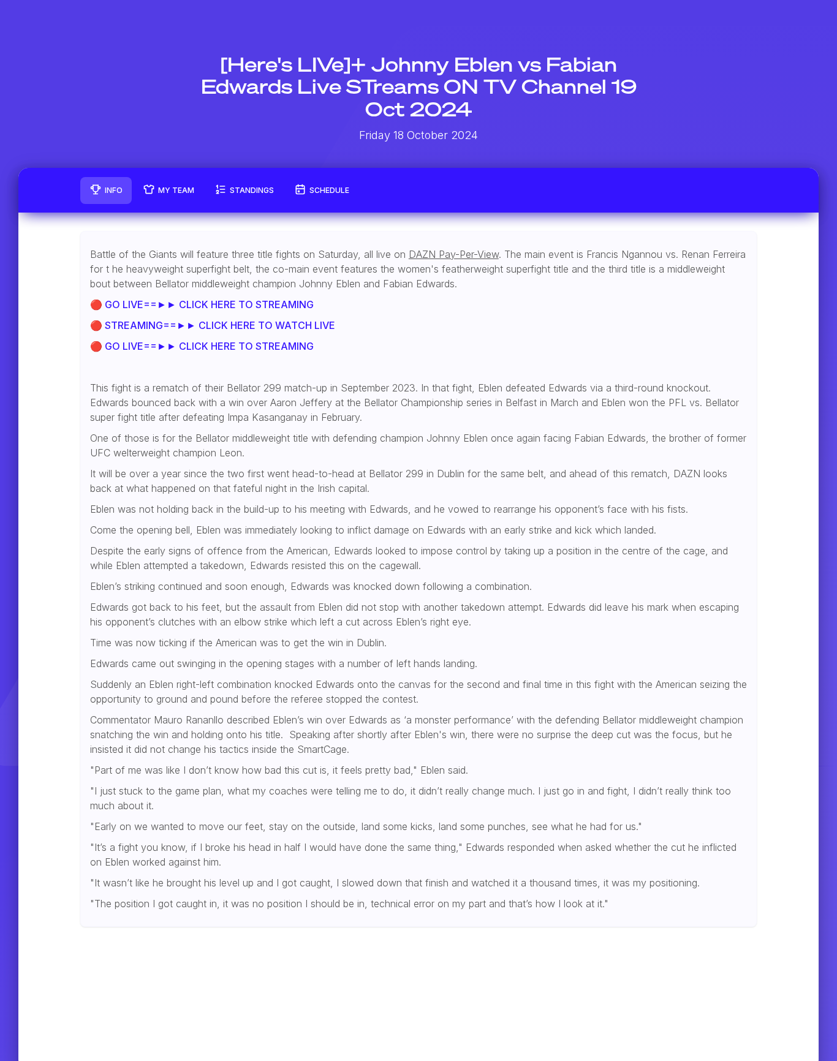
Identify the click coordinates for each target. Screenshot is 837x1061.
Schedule (329, 190)
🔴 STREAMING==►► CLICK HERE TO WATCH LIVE (212, 325)
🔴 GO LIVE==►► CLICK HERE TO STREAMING (202, 304)
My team (176, 190)
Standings (252, 190)
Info (114, 190)
